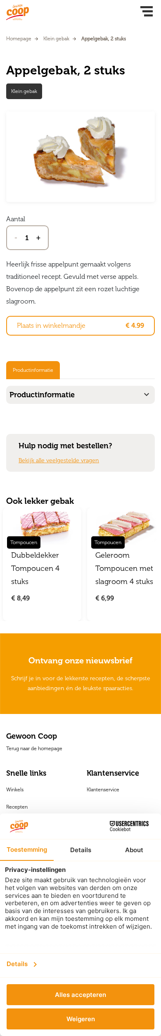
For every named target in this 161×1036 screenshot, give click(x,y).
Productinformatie (33, 370)
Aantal (15, 219)
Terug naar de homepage (34, 748)
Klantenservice (103, 790)
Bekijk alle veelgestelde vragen (59, 460)
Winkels (15, 790)
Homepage (18, 39)
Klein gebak (56, 39)
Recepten (17, 807)
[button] (146, 12)
